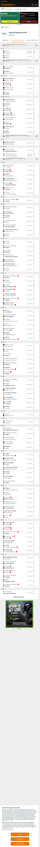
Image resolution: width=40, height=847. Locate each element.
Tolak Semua (20, 839)
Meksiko (6, 27)
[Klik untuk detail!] (19, 52)
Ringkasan (5, 40)
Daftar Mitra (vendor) (8, 829)
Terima (20, 834)
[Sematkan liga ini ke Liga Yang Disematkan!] (29, 32)
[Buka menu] (36, 4)
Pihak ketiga (10, 820)
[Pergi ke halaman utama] (9, 5)
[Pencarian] (32, 4)
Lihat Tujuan (20, 843)
